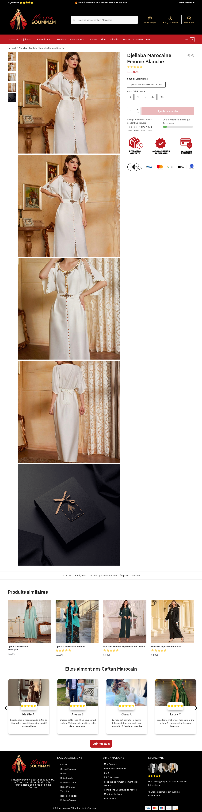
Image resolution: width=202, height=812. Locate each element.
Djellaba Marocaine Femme (70, 646)
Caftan (63, 764)
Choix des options (29, 661)
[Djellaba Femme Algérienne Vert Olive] (124, 621)
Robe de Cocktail (68, 795)
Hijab (63, 773)
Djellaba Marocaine (107, 575)
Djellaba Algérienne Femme (166, 646)
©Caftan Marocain (62, 808)
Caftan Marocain (68, 769)
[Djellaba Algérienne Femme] (172, 621)
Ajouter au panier (168, 111)
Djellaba (23, 48)
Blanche (136, 575)
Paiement (189, 22)
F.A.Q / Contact (170, 22)
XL (153, 97)
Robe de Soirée (68, 800)
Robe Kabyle (66, 778)
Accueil (12, 48)
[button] (135, 67)
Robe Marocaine (68, 782)
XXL (162, 97)
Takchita (64, 791)
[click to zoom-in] (69, 103)
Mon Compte (150, 22)
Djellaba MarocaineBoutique (18, 648)
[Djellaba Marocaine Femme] (77, 621)
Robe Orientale (68, 786)
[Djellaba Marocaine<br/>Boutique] (29, 621)
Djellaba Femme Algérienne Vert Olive (124, 646)
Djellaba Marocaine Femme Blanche (146, 84)
